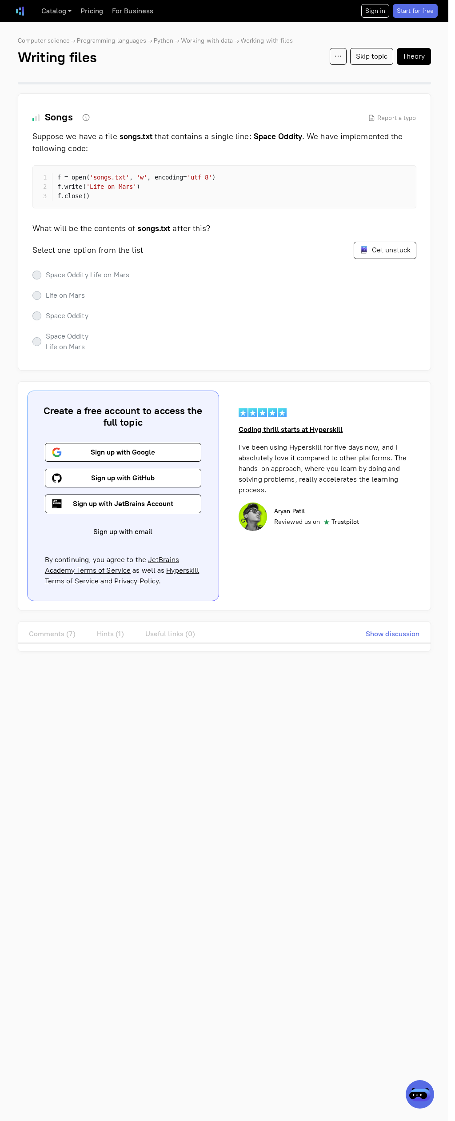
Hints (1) (110, 634)
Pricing (91, 11)
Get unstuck (390, 250)
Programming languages (111, 40)
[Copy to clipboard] (402, 180)
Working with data (207, 40)
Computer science (44, 40)
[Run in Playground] (386, 180)
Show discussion (393, 634)
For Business (132, 11)
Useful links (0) (170, 634)
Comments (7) (52, 634)
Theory (414, 56)
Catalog (54, 11)
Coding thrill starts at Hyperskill (291, 429)
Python (164, 40)
